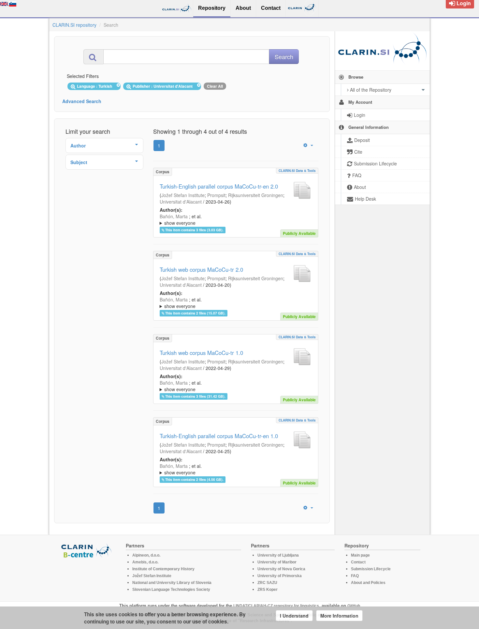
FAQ (355, 576)
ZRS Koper (267, 589)
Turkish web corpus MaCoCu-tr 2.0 (201, 269)
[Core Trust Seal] (87, 576)
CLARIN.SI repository (74, 25)
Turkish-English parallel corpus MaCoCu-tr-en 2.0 (219, 186)
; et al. (181, 219)
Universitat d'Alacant (181, 201)
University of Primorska (279, 576)
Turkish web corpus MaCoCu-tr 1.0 (201, 353)
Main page (360, 555)
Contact (358, 562)
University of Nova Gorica (281, 569)
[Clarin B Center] (87, 550)
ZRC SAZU (267, 582)
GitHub (353, 606)
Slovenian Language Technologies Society (171, 589)
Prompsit (216, 195)
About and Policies (368, 582)
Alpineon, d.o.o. (146, 555)
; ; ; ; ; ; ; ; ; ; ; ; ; (236, 385)
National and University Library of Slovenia (171, 582)
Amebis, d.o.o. (145, 562)
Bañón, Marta (174, 216)
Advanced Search (81, 101)
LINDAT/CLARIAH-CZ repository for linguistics (276, 606)
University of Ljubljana (278, 555)
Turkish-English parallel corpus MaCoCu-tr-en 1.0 (219, 436)
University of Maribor (277, 562)
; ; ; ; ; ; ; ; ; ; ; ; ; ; (234, 219)
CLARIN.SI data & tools (297, 170)
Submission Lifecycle (371, 569)
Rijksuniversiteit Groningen (255, 195)
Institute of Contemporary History (163, 569)
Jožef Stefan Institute (183, 195)
